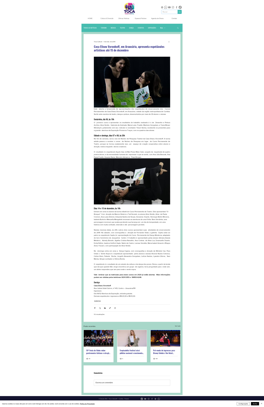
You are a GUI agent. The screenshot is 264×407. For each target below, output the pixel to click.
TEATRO (122, 28)
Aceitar (255, 404)
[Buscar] (180, 12)
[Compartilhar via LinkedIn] (105, 308)
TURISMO (104, 28)
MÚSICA (113, 28)
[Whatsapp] (165, 7)
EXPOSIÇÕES (152, 28)
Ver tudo (177, 326)
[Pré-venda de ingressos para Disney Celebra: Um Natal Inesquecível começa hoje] (165, 338)
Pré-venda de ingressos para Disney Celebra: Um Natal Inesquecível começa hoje (164, 351)
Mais (161, 28)
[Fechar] (261, 403)
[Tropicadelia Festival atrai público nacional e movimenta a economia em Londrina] (132, 338)
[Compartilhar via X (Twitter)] (100, 308)
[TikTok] (180, 7)
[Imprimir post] (115, 308)
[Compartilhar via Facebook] (95, 308)
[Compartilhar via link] (110, 308)
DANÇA (131, 28)
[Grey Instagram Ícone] (172, 7)
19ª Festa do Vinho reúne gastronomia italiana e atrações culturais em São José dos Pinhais (98, 351)
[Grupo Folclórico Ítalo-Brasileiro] (98, 338)
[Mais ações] (169, 41)
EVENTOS (141, 28)
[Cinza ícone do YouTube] (169, 7)
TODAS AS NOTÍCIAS (90, 28)
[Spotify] (162, 7)
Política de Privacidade (87, 404)
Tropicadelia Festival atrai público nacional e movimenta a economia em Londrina (132, 351)
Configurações (243, 404)
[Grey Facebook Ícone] (176, 7)
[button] (178, 28)
